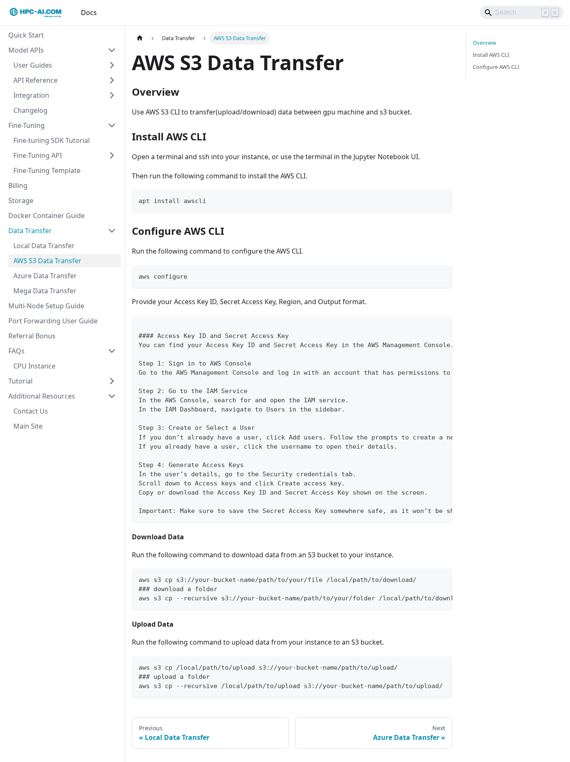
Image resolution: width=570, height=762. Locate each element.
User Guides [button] (32, 65)
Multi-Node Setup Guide (46, 305)
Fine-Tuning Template (47, 170)
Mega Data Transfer (44, 290)
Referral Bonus (31, 335)
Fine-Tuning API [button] (37, 155)
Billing (18, 185)
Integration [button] (31, 95)
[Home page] (140, 38)
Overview (484, 42)
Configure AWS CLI (496, 67)
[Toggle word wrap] (427, 326)
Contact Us (30, 411)
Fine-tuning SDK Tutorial (51, 140)
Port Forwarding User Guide (53, 320)
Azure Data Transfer (45, 275)
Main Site (28, 426)
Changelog (30, 110)
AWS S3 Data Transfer (47, 260)
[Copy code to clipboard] (442, 200)
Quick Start (26, 35)
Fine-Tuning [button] (26, 125)
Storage (20, 200)
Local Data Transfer (44, 245)
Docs (89, 12)
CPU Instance (34, 366)
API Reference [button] (35, 80)
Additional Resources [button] (41, 396)
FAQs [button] (16, 351)
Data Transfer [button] (30, 230)
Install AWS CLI (491, 54)
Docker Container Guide (46, 215)
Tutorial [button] (20, 381)
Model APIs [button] (26, 50)
